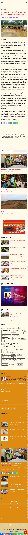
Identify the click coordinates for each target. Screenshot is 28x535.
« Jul (2, 518)
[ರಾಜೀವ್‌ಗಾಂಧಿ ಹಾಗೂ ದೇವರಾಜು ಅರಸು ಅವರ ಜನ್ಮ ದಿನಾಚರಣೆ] (5, 277)
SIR (11, 343)
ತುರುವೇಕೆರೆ (4, 364)
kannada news (6, 335)
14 (17, 510)
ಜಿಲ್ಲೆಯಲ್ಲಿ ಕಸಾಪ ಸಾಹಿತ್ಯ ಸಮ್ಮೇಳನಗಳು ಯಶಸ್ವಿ (18, 437)
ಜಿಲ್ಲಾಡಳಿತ (13, 357)
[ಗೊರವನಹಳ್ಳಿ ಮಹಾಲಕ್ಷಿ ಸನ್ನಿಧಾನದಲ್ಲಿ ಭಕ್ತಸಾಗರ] (14, 181)
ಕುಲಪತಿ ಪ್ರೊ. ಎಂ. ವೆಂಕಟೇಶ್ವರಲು (9, 354)
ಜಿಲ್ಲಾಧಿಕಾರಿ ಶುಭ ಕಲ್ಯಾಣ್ (9, 359)
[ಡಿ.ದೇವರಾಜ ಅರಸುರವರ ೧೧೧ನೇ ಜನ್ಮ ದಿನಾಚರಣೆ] (5, 270)
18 (6, 512)
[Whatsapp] (17, 123)
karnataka (15, 335)
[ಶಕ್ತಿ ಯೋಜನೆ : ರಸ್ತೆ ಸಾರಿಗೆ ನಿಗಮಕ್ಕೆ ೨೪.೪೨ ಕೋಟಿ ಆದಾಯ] (4, 431)
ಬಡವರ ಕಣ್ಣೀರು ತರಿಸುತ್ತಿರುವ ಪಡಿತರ (17, 422)
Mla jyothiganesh (9, 341)
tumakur (16, 343)
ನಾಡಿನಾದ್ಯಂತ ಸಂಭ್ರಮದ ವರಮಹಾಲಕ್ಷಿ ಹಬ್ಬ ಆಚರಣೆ (18, 262)
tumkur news (19, 350)
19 (10, 512)
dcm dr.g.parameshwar (6, 333)
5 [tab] (16, 320)
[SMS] (13, 123)
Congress (16, 331)
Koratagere (4, 338)
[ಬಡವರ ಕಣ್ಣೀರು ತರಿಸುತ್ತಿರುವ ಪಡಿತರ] (4, 424)
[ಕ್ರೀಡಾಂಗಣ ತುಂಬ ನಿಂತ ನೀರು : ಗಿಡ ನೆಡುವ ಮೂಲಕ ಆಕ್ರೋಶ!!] (14, 28)
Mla (3, 341)
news (12, 171)
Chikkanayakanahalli (7, 331)
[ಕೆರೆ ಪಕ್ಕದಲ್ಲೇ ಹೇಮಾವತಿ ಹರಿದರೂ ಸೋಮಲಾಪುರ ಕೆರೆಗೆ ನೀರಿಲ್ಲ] (14, 201)
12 (10, 510)
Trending (4, 9)
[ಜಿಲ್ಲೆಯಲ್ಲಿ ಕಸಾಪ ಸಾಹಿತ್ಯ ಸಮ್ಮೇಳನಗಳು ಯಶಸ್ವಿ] (4, 438)
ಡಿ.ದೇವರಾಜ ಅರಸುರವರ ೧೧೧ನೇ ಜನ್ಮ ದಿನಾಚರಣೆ (18, 269)
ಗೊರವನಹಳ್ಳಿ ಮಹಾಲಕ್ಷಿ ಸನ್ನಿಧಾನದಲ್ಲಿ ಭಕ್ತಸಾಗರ (11, 190)
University (9, 352)
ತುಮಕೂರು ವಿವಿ (5, 362)
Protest (7, 344)
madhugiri (23, 338)
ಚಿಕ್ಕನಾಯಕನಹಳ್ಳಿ (5, 357)
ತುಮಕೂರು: (21, 359)
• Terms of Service (5, 399)
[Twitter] (4, 123)
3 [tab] (14, 320)
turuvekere (4, 352)
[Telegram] (15, 123)
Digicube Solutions (14, 531)
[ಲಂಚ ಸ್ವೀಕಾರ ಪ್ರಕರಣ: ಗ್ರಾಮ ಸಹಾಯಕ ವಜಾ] (14, 161)
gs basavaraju (14, 333)
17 (3, 512)
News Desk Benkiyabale (6, 17)
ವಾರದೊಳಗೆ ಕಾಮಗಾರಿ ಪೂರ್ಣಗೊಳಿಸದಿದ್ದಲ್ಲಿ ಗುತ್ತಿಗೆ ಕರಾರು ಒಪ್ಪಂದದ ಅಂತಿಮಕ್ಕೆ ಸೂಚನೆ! (7, 137)
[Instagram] (6, 123)
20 (13, 512)
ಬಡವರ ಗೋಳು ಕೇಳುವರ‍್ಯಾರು (16, 417)
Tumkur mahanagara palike (7, 350)
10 (3, 510)
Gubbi (18, 333)
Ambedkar (9, 328)
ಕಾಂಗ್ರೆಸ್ (14, 352)
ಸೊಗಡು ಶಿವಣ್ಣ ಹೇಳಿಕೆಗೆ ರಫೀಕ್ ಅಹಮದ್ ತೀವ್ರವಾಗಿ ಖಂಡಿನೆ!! (20, 136)
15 (21, 510)
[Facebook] (2, 123)
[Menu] (2, 2)
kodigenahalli (22, 335)
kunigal (10, 338)
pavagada (22, 341)
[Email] (11, 123)
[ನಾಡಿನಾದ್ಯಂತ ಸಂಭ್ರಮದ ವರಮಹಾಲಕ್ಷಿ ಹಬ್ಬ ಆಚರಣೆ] (5, 263)
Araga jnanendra (15, 328)
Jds (22, 333)
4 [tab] (15, 320)
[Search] (26, 2)
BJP (20, 328)
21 (17, 512)
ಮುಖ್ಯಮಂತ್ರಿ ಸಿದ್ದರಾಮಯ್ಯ (12, 364)
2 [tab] (12, 320)
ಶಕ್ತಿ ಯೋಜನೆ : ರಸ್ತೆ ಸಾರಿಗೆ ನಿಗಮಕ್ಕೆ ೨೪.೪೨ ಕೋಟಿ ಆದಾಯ (17, 430)
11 (6, 510)
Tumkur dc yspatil (14, 347)
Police (3, 343)
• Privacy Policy (5, 400)
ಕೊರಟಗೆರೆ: (19, 355)
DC (24, 330)
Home (2, 6)
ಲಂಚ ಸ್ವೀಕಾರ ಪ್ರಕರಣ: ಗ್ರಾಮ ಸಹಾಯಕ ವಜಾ (11, 169)
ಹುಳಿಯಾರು (20, 364)
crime (21, 331)
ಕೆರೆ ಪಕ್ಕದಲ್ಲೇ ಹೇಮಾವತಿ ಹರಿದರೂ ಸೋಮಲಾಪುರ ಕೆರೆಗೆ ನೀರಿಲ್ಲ (13, 211)
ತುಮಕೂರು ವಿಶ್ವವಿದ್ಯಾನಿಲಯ (15, 362)
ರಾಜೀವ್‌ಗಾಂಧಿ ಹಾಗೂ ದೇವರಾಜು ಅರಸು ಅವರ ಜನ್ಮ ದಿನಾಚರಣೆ (17, 276)
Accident (3, 328)
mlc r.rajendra (17, 341)
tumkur (5, 346)
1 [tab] (11, 320)
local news (16, 338)
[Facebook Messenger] (9, 123)
